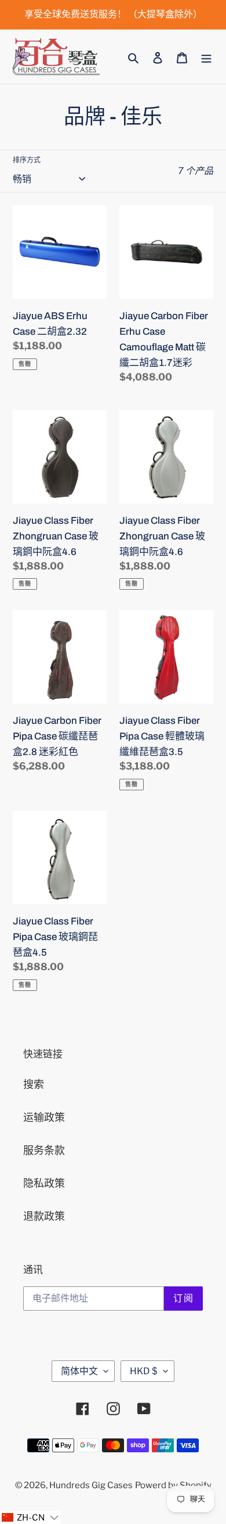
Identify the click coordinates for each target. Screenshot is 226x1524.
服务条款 (44, 1150)
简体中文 (79, 1371)
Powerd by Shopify (173, 1485)
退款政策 (44, 1216)
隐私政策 (44, 1183)
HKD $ (144, 1371)
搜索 (33, 1084)
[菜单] (206, 57)
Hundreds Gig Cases (91, 1485)
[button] (30, 1517)
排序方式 (27, 160)
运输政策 (44, 1117)
